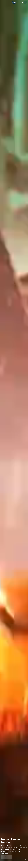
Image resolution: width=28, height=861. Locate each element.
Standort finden (6, 857)
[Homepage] (14, 2)
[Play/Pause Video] (25, 858)
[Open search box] (22, 2)
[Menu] (25, 2)
